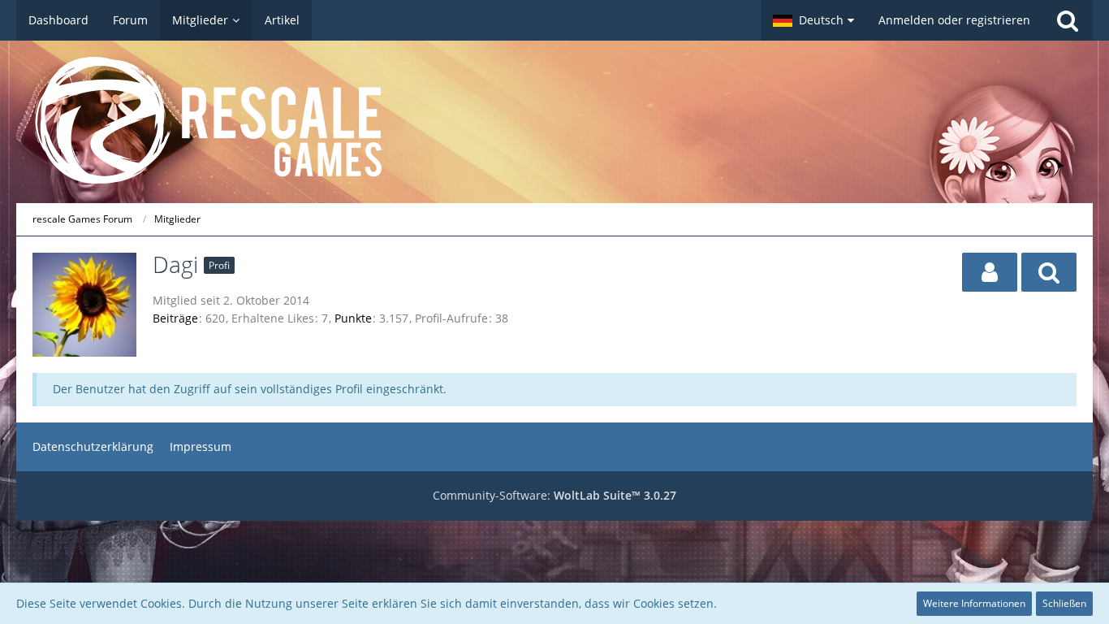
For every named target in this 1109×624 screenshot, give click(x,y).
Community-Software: (554, 495)
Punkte (353, 318)
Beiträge (175, 318)
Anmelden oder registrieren (954, 20)
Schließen (1064, 603)
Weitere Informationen (974, 603)
